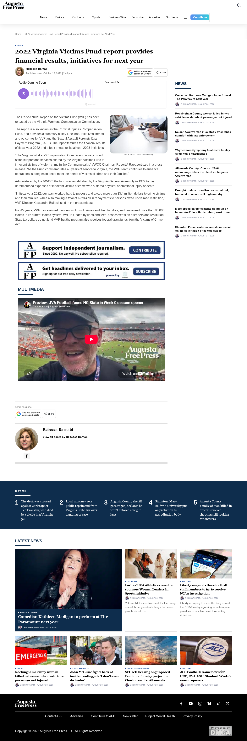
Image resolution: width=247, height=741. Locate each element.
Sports (96, 17)
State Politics (80, 668)
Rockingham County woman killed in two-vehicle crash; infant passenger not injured (41, 676)
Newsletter (130, 716)
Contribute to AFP (103, 716)
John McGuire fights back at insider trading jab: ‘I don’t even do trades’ (94, 676)
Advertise (154, 17)
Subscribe (137, 17)
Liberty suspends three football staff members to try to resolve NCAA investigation (203, 589)
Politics (59, 17)
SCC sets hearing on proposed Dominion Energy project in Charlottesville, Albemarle (147, 676)
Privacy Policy (192, 716)
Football (187, 581)
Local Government (138, 668)
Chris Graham (188, 104)
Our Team (172, 17)
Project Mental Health (160, 716)
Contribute (200, 17)
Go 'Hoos (132, 581)
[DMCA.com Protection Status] (220, 731)
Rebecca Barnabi (58, 429)
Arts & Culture (29, 612)
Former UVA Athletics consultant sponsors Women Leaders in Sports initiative (150, 589)
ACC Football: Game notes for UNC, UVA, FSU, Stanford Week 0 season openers (205, 676)
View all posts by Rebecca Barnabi (65, 436)
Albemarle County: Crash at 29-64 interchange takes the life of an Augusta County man (201, 172)
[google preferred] (140, 72)
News (43, 17)
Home (18, 34)
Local (20, 668)
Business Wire (117, 17)
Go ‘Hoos (78, 17)
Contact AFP (54, 716)
